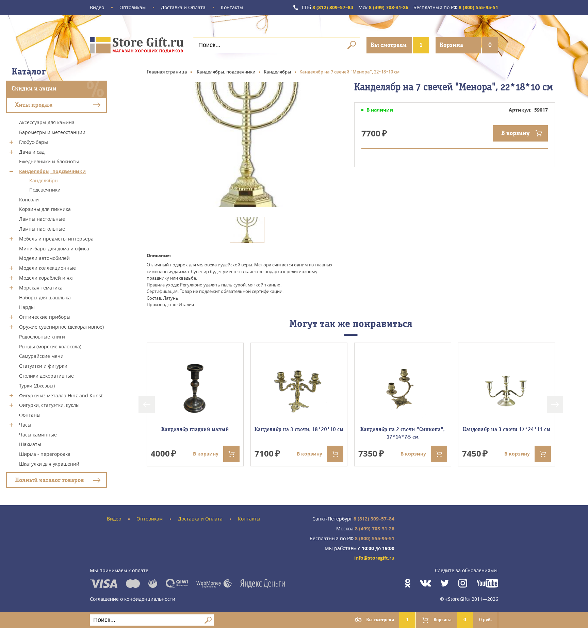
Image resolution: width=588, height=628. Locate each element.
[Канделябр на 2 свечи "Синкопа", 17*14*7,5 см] (402, 387)
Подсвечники (45, 189)
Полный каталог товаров (49, 480)
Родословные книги (42, 336)
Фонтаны (29, 415)
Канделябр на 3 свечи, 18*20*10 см (299, 429)
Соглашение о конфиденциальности (132, 599)
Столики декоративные (46, 376)
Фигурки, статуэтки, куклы (49, 405)
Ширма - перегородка (44, 454)
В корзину (515, 133)
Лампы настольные (42, 219)
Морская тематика (41, 287)
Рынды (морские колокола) (50, 346)
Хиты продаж (33, 104)
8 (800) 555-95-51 (455, 8)
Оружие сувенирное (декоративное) (61, 327)
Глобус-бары (33, 142)
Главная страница (167, 72)
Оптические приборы (44, 317)
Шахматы (30, 444)
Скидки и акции (34, 88)
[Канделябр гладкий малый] (195, 387)
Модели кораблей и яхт (46, 278)
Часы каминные (38, 434)
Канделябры (44, 180)
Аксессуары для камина (47, 122)
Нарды (27, 307)
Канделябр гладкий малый (195, 429)
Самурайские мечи (41, 356)
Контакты (232, 8)
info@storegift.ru (374, 558)
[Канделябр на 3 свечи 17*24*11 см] (506, 387)
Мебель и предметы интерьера (56, 238)
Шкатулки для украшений (49, 464)
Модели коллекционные (47, 268)
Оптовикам (132, 8)
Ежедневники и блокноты (49, 161)
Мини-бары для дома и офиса (54, 248)
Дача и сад (32, 151)
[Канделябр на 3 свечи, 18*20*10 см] (299, 387)
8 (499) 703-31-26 (383, 8)
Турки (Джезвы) (37, 385)
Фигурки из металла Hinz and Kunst (61, 395)
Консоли (29, 199)
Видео (97, 8)
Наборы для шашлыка (45, 297)
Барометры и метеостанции (52, 132)
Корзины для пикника (45, 209)
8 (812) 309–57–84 (327, 8)
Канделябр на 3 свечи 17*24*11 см (506, 429)
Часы (25, 425)
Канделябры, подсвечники (52, 171)
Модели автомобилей (44, 258)
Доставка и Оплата (183, 8)
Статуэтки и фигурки (43, 366)
